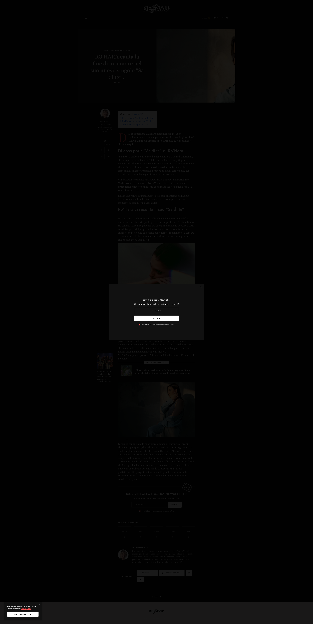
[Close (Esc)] (200, 287)
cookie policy (26, 608)
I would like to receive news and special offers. (158, 324)
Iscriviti (156, 318)
